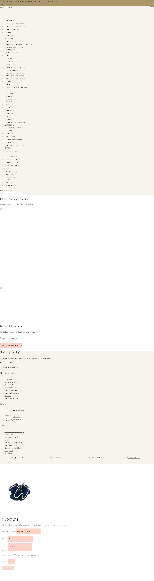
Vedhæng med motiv (15, 79)
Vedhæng (9, 58)
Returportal (9, 451)
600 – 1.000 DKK (12, 160)
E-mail (4, 539)
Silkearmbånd (12, 30)
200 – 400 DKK (11, 154)
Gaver (8, 148)
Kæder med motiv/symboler (19, 44)
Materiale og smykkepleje (13, 443)
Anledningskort (13, 128)
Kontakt (7, 440)
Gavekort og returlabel (13, 448)
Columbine (11, 99)
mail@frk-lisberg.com (12, 367)
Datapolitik (8, 453)
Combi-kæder (12, 53)
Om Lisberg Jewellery (12, 437)
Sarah (8, 108)
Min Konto (16, 417)
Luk (152, 3)
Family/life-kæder (14, 47)
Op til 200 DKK (12, 151)
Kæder (9, 56)
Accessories (10, 125)
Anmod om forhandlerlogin (14, 432)
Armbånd (9, 21)
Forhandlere (9, 434)
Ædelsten (10, 33)
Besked (4, 551)
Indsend (8, 568)
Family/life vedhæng (15, 67)
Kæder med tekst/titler (17, 41)
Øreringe (9, 111)
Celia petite (11, 93)
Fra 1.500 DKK (11, 165)
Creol (8, 116)
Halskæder (10, 38)
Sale (7, 168)
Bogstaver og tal (14, 61)
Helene (9, 102)
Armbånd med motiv (15, 27)
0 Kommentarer (27, 204)
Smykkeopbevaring (14, 139)
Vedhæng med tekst (15, 76)
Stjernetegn (12, 70)
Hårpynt (10, 134)
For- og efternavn (8, 531)
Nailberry (10, 137)
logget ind (13, 332)
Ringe (7, 84)
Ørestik (9, 113)
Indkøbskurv (17, 420)
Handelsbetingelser (11, 445)
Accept (5, 555)
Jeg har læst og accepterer (26, 555)
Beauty (9, 131)
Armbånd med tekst (15, 24)
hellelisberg (6, 204)
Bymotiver (11, 64)
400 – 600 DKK (11, 157)
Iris (7, 105)
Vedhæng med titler (15, 73)
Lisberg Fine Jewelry (15, 145)
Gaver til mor (9, 379)
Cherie (9, 96)
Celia (8, 90)
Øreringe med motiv (15, 122)
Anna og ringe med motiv (18, 87)
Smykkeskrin (12, 142)
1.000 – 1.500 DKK (13, 162)
